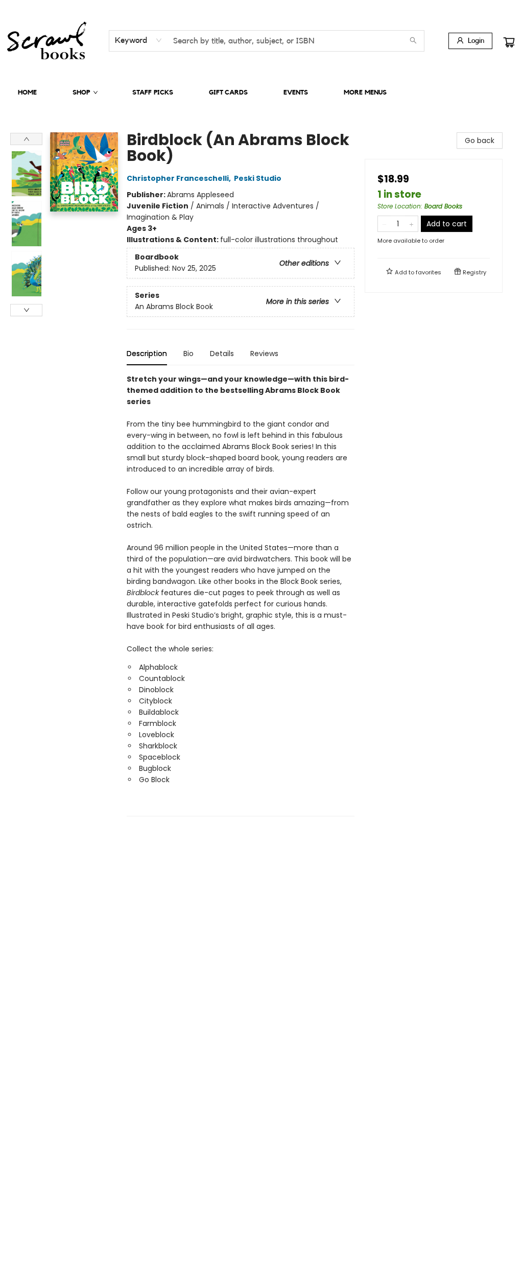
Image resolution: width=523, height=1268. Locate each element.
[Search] (413, 41)
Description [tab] (147, 353)
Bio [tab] (188, 353)
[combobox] (138, 40)
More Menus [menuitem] (365, 92)
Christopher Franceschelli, (179, 178)
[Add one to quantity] (411, 223)
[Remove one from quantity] (384, 223)
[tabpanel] (240, 594)
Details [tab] (222, 353)
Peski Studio (257, 178)
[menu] (261, 92)
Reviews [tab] (264, 353)
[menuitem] (27, 92)
